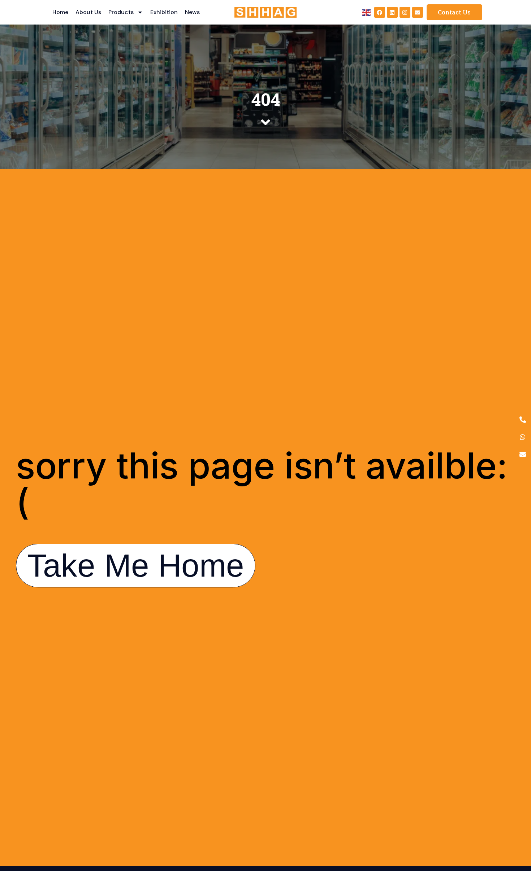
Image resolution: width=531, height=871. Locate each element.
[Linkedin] (392, 12)
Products (121, 12)
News (192, 12)
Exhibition (164, 12)
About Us (88, 12)
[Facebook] (379, 12)
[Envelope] (417, 12)
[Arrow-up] (513, 828)
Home (60, 12)
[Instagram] (405, 12)
